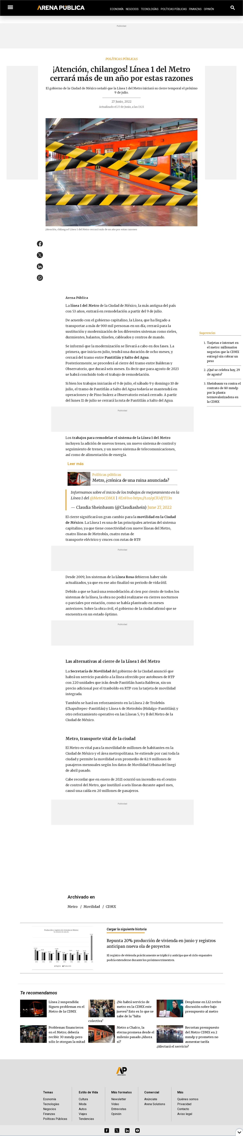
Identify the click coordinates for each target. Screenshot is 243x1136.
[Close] (145, 539)
